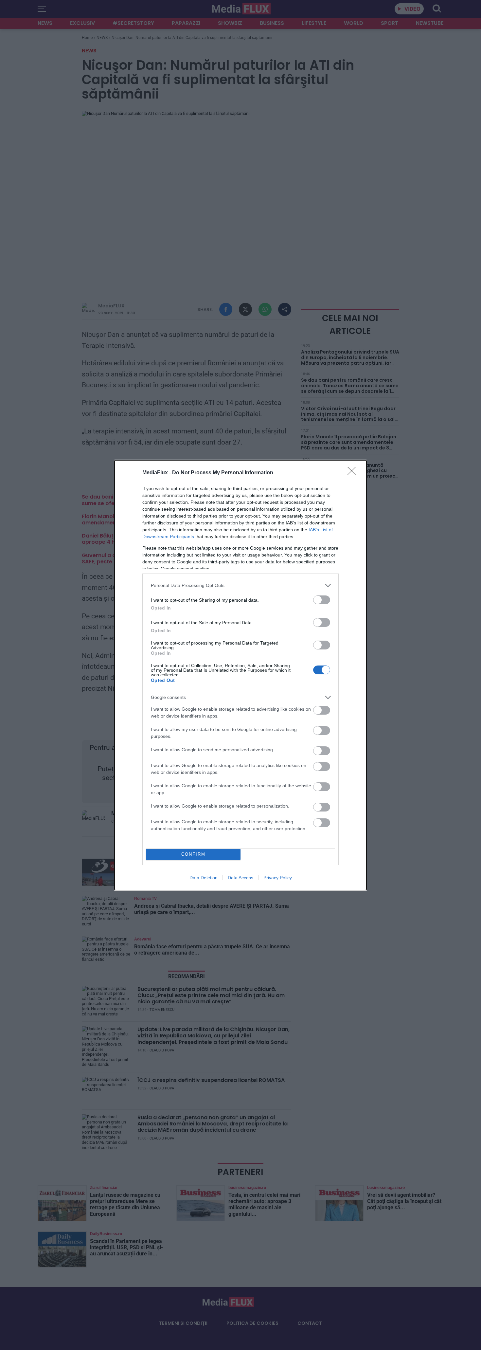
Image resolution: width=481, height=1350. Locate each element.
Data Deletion (203, 877)
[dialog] (240, 675)
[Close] (353, 473)
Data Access (240, 877)
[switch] (321, 599)
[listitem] (240, 585)
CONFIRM (193, 854)
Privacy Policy (277, 877)
